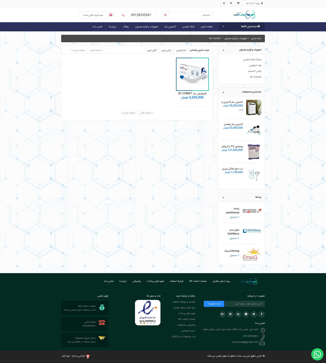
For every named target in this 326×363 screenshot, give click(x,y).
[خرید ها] (230, 3)
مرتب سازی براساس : (199, 50)
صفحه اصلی (207, 27)
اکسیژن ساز (170, 27)
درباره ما (112, 27)
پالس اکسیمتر (254, 71)
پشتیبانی (137, 281)
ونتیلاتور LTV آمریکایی (232, 146)
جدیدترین (181, 50)
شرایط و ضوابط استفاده (184, 302)
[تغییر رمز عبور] (224, 3)
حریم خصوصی (188, 331)
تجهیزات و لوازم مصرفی (146, 27)
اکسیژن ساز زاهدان (233, 124)
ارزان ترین (166, 50)
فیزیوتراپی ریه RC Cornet (192, 93)
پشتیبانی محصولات (186, 325)
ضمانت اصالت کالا (198, 281)
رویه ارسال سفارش (221, 281)
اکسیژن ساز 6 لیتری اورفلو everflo (224, 102)
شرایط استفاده (177, 281)
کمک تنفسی (188, 27)
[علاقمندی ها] (238, 3)
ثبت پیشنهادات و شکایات (183, 337)
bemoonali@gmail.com (245, 342)
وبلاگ (126, 27)
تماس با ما (97, 27)
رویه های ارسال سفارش (184, 308)
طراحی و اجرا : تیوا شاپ (73, 356)
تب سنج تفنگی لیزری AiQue (228, 168)
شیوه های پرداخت (155, 281)
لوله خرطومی (255, 65)
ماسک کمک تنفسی (252, 60)
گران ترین (151, 50)
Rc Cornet (214, 38)
